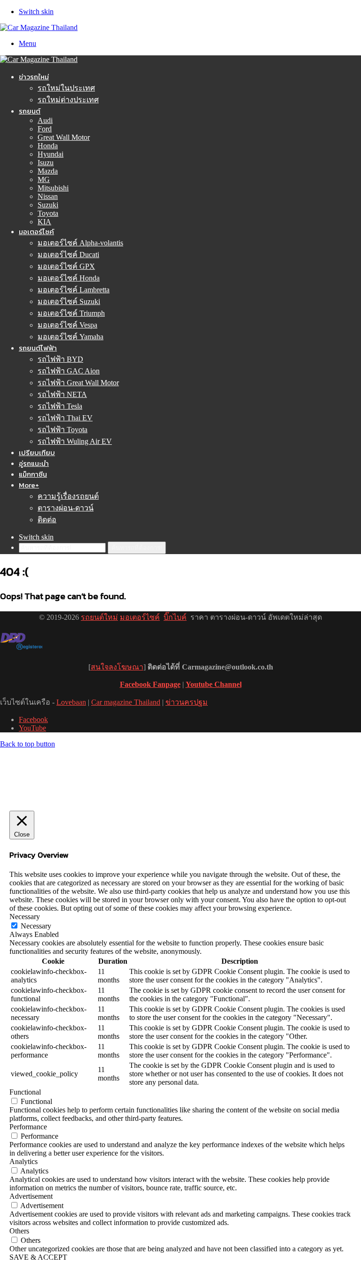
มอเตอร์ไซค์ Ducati (68, 255)
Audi (45, 120)
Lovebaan (71, 702)
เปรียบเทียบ (37, 452)
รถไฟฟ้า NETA (62, 394)
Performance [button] (28, 1127)
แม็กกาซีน (33, 474)
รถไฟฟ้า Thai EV (65, 418)
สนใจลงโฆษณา (117, 667)
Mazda (48, 171)
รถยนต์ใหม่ (99, 617)
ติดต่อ (47, 520)
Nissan (48, 196)
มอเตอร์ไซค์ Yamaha (70, 337)
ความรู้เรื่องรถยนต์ (68, 496)
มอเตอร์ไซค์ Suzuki (69, 301)
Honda (48, 146)
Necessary (36, 926)
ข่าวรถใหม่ (34, 76)
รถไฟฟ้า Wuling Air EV (75, 441)
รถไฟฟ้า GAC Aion (69, 371)
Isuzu (46, 163)
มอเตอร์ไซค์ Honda (69, 278)
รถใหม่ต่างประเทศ (68, 100)
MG (44, 179)
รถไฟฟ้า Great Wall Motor (78, 383)
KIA (44, 222)
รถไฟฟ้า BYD (60, 359)
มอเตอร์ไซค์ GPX (66, 266)
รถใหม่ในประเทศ (66, 88)
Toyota (48, 213)
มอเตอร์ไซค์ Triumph (71, 313)
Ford (45, 129)
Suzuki (48, 205)
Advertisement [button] (31, 1196)
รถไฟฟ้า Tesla (60, 406)
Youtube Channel (214, 684)
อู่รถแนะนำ (34, 463)
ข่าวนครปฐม (186, 702)
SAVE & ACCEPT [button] (38, 1257)
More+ (29, 484)
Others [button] (19, 1231)
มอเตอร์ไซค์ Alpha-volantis (80, 243)
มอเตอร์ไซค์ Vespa (67, 325)
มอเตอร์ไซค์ (36, 231)
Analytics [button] (23, 1161)
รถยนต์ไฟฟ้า (38, 347)
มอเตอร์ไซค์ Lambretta (74, 290)
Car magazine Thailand (125, 702)
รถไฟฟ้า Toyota (62, 430)
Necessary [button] (24, 917)
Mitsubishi (53, 188)
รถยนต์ (29, 111)
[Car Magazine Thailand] (39, 27)
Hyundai (50, 154)
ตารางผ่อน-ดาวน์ (66, 508)
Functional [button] (25, 1092)
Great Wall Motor (64, 137)
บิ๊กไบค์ (175, 617)
